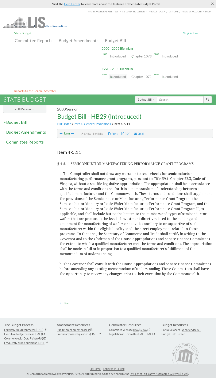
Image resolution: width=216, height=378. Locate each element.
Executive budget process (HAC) (23, 334)
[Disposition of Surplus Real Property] (72, 133)
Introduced (118, 56)
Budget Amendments (79, 40)
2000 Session (24, 109)
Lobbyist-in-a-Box (113, 368)
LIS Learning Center (133, 11)
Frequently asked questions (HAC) (77, 334)
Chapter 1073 (141, 56)
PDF (127, 133)
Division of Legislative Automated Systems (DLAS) (159, 373)
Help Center (72, 4)
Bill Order (64, 124)
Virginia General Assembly (103, 11)
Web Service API (191, 329)
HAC (136, 329)
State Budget (22, 33)
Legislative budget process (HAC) (23, 329)
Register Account (192, 11)
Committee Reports (33, 40)
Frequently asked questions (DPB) (24, 343)
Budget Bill (115, 40)
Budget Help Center (173, 334)
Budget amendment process (73, 329)
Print (114, 133)
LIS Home (95, 368)
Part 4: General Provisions (92, 124)
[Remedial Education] (60, 133)
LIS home (173, 11)
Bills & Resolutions (55, 26)
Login (208, 11)
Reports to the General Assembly (35, 91)
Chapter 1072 (141, 77)
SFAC (143, 329)
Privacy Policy (156, 11)
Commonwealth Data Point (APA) (23, 338)
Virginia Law (190, 33)
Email (140, 133)
